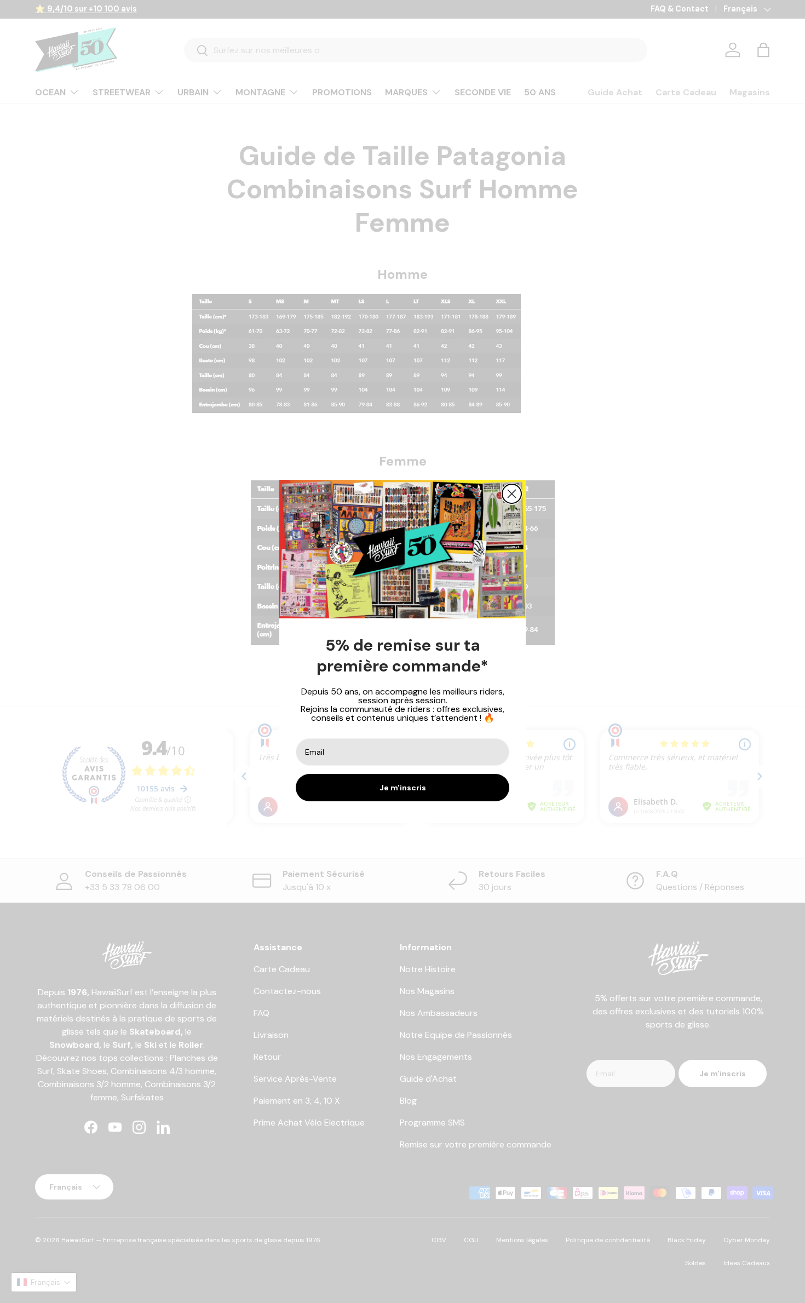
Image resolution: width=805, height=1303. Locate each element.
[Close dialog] (511, 493)
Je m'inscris (403, 788)
